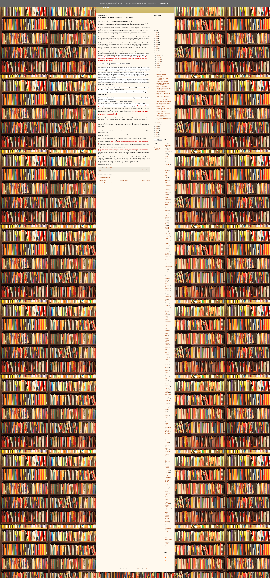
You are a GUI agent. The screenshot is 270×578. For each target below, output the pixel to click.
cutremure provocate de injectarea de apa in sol (115, 169)
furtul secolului (168, 301)
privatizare (167, 398)
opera (166, 175)
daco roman (167, 451)
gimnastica (167, 259)
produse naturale (166, 500)
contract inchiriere (167, 449)
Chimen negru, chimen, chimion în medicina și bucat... (163, 84)
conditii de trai (168, 159)
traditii (166, 531)
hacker (166, 372)
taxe (166, 328)
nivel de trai (167, 381)
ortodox (166, 385)
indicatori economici (167, 466)
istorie (166, 222)
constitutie (167, 217)
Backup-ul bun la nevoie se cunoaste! (157, 149)
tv (165, 153)
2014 (157, 126)
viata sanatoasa (168, 145)
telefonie (167, 330)
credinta (166, 174)
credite (166, 362)
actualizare (167, 288)
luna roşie (167, 472)
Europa (166, 177)
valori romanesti (168, 539)
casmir (166, 444)
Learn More (163, 3)
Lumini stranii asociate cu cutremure (164, 101)
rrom (166, 407)
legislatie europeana (167, 264)
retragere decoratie (167, 516)
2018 (157, 48)
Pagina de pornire (123, 180)
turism (166, 333)
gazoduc (166, 370)
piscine (166, 397)
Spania (166, 223)
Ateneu (166, 337)
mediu (166, 154)
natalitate (167, 475)
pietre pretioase (168, 394)
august (158, 63)
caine (166, 215)
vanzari (166, 542)
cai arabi (167, 442)
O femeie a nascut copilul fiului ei (163, 99)
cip (165, 356)
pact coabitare (168, 488)
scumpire (167, 518)
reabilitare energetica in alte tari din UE (164, 119)
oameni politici (168, 477)
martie (158, 73)
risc (166, 316)
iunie (158, 67)
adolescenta (167, 347)
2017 (157, 50)
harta (166, 220)
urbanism (167, 419)
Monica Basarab (168, 558)
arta (166, 149)
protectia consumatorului (168, 273)
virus (166, 335)
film (166, 218)
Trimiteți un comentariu (105, 177)
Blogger (147, 568)
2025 (157, 34)
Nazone (168, 560)
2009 (157, 134)
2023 (157, 38)
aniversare (167, 290)
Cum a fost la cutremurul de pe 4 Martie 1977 (163, 104)
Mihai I (166, 180)
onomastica (167, 483)
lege (166, 378)
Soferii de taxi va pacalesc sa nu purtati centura (163, 97)
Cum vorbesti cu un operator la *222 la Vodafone (168, 187)
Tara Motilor (167, 433)
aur (165, 158)
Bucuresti (167, 164)
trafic (166, 417)
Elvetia (166, 338)
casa (166, 182)
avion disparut (168, 291)
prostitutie (167, 236)
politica (166, 235)
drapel (166, 250)
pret (166, 496)
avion (166, 212)
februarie (159, 122)
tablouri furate (168, 325)
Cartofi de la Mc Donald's (162, 86)
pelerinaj (167, 311)
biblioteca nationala (167, 227)
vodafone (167, 543)
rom (166, 276)
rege (166, 162)
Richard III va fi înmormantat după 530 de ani (164, 89)
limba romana (168, 206)
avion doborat (168, 437)
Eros (155, 147)
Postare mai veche (146, 180)
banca (166, 213)
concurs (166, 361)
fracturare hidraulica (138, 169)
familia (166, 299)
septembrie (159, 61)
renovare (167, 403)
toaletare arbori (168, 528)
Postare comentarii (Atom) (109, 182)
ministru (167, 305)
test (166, 332)
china (166, 230)
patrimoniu (167, 386)
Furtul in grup (159, 76)
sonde (166, 324)
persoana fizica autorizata (168, 392)
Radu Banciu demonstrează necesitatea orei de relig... (162, 116)
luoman (139, 568)
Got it (168, 3)
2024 (157, 36)
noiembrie (159, 57)
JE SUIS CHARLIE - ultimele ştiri (164, 113)
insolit (166, 194)
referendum (167, 199)
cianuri (166, 204)
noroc (166, 383)
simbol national (168, 523)
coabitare (167, 357)
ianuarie (158, 124)
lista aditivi (167, 470)
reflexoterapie (168, 400)
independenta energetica (167, 261)
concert (166, 246)
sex (165, 411)
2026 (157, 32)
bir (165, 440)
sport (166, 179)
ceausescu (167, 354)
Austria (166, 281)
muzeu (166, 269)
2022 (157, 40)
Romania (167, 142)
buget (166, 352)
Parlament (167, 285)
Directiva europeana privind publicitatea (162, 79)
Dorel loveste (168, 420)
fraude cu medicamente (167, 456)
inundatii (167, 376)
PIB (166, 283)
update (166, 156)
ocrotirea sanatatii (167, 480)
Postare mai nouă (102, 180)
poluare (166, 195)
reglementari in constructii (168, 510)
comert (166, 359)
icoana (166, 231)
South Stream (168, 427)
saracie (166, 319)
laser (166, 469)
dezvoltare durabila (167, 366)
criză (166, 294)
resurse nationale (167, 513)
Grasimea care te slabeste (161, 111)
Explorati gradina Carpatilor (162, 81)
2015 (157, 54)
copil (166, 248)
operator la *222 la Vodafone (167, 486)
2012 (157, 130)
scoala (166, 409)
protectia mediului (167, 506)
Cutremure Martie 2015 (161, 74)
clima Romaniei (168, 445)
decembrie (159, 55)
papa (166, 271)
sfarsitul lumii (168, 412)
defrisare (167, 364)
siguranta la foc (168, 321)
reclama (166, 197)
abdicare (167, 210)
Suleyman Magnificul (167, 431)
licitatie (166, 303)
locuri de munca (168, 266)
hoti (166, 464)
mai (158, 69)
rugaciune (167, 317)
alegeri (166, 201)
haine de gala (167, 461)
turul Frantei (167, 536)
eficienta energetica (167, 254)
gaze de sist (144, 169)
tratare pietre (167, 533)
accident (166, 190)
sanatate (166, 148)
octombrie (159, 59)
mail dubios (167, 233)
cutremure (104, 169)
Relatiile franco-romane (161, 91)
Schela (166, 286)
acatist (166, 436)
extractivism (167, 369)
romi (166, 208)
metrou (166, 380)
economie (167, 166)
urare (166, 537)
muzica (166, 170)
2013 (157, 128)
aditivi (166, 346)
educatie (166, 251)
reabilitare (167, 240)
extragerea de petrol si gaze (129, 169)
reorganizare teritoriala (167, 405)
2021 (157, 42)
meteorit (167, 474)
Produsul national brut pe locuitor (168, 425)
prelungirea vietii (167, 494)
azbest (166, 351)
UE (166, 143)
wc (165, 545)
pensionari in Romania (167, 389)
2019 (157, 46)
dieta (166, 184)
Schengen (167, 245)
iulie (158, 65)
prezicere (167, 497)
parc (166, 310)
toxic (166, 280)
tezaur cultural (168, 525)
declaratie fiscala (167, 453)
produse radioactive (167, 503)
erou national (167, 256)
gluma (166, 460)
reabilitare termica (167, 314)
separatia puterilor (167, 520)
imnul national (168, 374)
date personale (168, 296)
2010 (157, 132)
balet (166, 225)
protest (166, 238)
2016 (157, 52)
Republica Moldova (167, 343)
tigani (166, 241)
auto (166, 349)
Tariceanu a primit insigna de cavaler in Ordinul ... (164, 109)
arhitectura (167, 202)
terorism (167, 415)
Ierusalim (167, 243)
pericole (166, 491)
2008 (157, 136)
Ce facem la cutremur (161, 106)
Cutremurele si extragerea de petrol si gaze (164, 94)
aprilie (158, 71)
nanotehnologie (168, 307)
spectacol (167, 278)
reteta (166, 172)
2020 (157, 44)
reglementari (167, 508)
